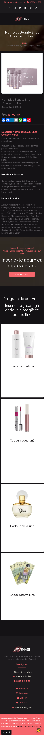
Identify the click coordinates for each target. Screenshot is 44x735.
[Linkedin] (25, 8)
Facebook (23, 688)
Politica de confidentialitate (29, 726)
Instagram (23, 693)
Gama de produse (23, 672)
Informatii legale (23, 707)
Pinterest (23, 702)
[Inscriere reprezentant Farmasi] (22, 18)
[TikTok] (36, 8)
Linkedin (23, 698)
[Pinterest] (31, 8)
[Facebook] (9, 8)
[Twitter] (20, 8)
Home (23, 43)
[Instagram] (15, 8)
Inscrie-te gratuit (22, 274)
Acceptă (6, 732)
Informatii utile (23, 676)
